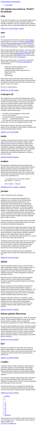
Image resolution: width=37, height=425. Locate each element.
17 (5, 406)
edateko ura (12, 423)
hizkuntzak (4, 45)
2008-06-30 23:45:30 (7, 339)
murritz (21, 28)
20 (5, 411)
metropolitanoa (18, 53)
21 (5, 413)
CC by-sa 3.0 (5, 423)
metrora (31, 40)
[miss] (3, 36)
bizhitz (16, 28)
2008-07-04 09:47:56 (7, 309)
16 (5, 404)
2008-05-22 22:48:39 (7, 358)
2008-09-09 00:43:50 (7, 157)
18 (5, 408)
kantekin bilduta (29, 41)
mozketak (22, 187)
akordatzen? (21, 57)
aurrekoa (7, 396)
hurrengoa (8, 415)
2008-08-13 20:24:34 (7, 257)
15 (5, 403)
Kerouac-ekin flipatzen (25, 62)
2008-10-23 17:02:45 (7, 28)
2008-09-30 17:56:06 (7, 90)
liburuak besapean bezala (14, 43)
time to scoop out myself (27, 51)
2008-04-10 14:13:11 (7, 393)
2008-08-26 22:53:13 (7, 187)
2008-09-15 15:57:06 (7, 132)
